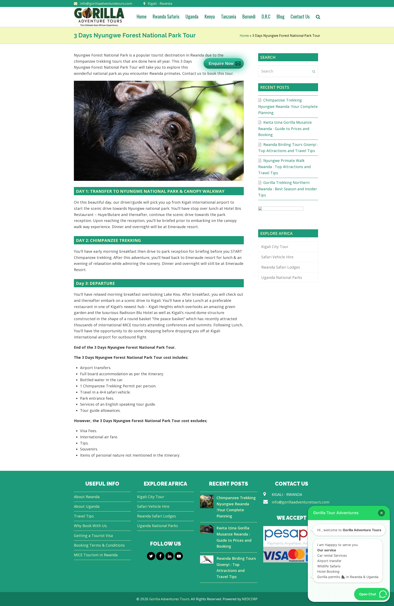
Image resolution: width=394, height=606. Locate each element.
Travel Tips (84, 516)
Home (244, 35)
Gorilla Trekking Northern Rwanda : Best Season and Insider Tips (287, 188)
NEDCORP (250, 599)
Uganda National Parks (281, 277)
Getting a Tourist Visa (93, 535)
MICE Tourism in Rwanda (96, 554)
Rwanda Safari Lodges (280, 267)
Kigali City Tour (274, 246)
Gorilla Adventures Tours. (170, 599)
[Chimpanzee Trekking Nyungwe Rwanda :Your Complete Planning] (206, 502)
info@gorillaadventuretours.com (300, 502)
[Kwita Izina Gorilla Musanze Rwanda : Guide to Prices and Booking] (206, 530)
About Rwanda (87, 496)
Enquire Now (221, 63)
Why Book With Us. (91, 525)
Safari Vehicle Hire (277, 256)
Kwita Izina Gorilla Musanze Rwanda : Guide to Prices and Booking (285, 128)
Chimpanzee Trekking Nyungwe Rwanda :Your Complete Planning (288, 106)
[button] (381, 512)
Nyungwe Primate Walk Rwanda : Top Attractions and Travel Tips (284, 166)
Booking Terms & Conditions (99, 545)
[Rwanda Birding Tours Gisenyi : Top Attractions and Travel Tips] (206, 560)
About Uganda (87, 506)
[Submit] (313, 71)
